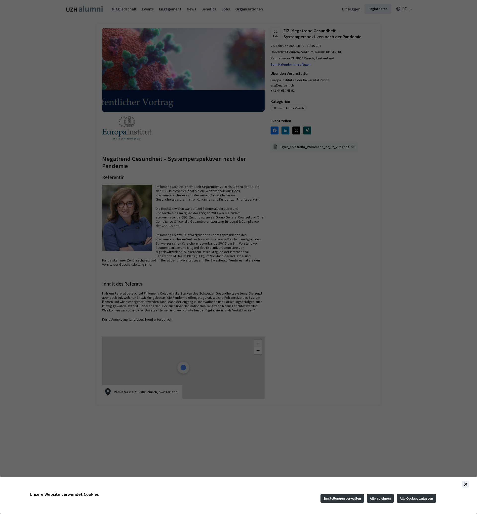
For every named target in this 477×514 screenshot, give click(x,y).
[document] (238, 495)
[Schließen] (465, 484)
